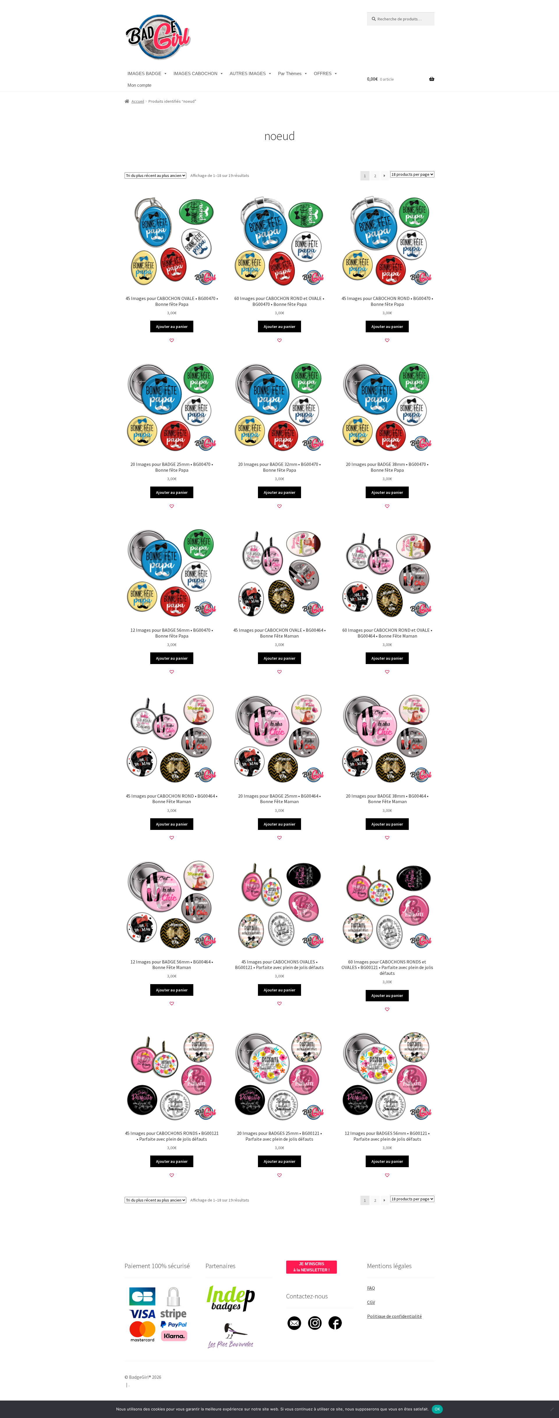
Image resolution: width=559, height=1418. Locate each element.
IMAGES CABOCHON (195, 73)
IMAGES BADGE (144, 73)
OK (437, 1409)
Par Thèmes (290, 73)
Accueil (138, 101)
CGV (371, 1302)
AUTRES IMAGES (248, 73)
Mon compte (139, 85)
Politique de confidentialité (394, 1316)
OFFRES (323, 73)
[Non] (552, 1409)
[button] (171, 340)
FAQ (371, 1288)
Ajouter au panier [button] (171, 326)
